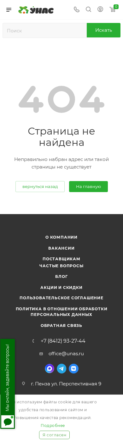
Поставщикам (61, 259)
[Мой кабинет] (100, 10)
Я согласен (54, 435)
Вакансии (61, 248)
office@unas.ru (66, 353)
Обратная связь (61, 325)
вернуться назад (40, 186)
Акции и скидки (61, 287)
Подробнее (53, 425)
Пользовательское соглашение (61, 298)
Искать (103, 30)
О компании (61, 237)
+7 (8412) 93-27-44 (63, 341)
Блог (61, 276)
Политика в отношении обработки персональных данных (62, 312)
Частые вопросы (61, 265)
